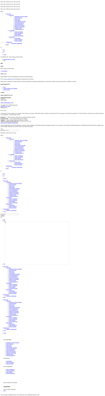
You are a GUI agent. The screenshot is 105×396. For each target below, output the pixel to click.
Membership (6, 209)
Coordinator (9, 197)
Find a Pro (5, 180)
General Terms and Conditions (10, 88)
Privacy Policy (6, 89)
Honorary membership (11, 210)
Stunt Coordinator (13, 198)
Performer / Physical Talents (15, 183)
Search (2, 215)
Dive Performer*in (13, 191)
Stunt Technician (13, 206)
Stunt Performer (12, 184)
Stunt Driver (12, 187)
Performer (8, 182)
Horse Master (12, 201)
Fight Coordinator (13, 200)
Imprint (2, 106)
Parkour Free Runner (14, 192)
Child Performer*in (13, 196)
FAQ (4, 87)
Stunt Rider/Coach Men (14, 188)
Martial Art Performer (14, 193)
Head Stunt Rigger (13, 202)
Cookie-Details (14, 122)
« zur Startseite (4, 71)
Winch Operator (12, 207)
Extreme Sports (12, 195)
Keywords (3, 130)
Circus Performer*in (13, 189)
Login (4, 54)
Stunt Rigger (9, 204)
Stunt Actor (11, 186)
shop (4, 390)
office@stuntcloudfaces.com (7, 102)
